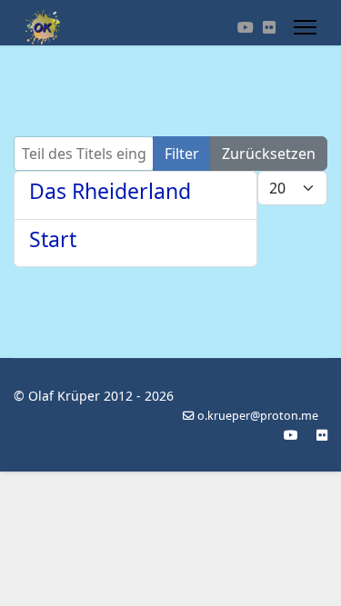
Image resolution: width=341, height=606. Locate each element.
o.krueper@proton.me (257, 415)
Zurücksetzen (269, 154)
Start (52, 238)
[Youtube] (245, 27)
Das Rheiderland (110, 190)
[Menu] (305, 27)
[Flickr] (269, 27)
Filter (182, 154)
